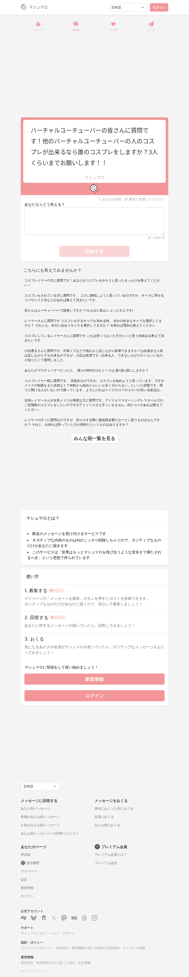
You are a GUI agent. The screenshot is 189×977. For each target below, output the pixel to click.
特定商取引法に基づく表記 (55, 963)
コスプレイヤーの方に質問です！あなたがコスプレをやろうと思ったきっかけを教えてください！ (92, 282)
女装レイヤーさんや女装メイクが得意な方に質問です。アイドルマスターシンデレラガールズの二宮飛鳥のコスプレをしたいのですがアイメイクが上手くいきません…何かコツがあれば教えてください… (93, 404)
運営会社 (27, 963)
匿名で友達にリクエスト (147, 199)
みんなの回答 (111, 199)
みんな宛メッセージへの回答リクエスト (50, 833)
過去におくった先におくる (113, 808)
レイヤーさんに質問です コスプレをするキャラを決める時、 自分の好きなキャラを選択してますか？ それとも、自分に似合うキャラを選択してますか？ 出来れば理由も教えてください (93, 323)
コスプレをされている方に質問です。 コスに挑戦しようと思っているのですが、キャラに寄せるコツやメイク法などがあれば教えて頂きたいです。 (94, 297)
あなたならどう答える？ (44, 204)
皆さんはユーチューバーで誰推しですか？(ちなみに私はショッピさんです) (78, 310)
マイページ (29, 871)
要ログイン (57, 590)
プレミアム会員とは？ (110, 854)
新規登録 (94, 679)
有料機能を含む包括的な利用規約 (95, 948)
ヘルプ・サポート (62, 933)
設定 (24, 879)
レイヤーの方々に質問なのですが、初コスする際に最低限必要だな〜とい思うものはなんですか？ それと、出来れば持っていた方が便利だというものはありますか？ (92, 422)
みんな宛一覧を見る (94, 438)
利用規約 (62, 948)
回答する (94, 251)
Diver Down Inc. (35, 971)
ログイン (159, 7)
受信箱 (25, 854)
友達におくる (104, 817)
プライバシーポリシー (37, 948)
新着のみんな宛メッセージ (40, 817)
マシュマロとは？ (34, 933)
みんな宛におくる (107, 825)
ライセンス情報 (134, 948)
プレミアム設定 (105, 863)
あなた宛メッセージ (35, 808)
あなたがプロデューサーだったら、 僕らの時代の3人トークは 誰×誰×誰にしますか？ (86, 370)
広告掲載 (84, 963)
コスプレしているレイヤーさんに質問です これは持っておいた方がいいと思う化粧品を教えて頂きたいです (94, 338)
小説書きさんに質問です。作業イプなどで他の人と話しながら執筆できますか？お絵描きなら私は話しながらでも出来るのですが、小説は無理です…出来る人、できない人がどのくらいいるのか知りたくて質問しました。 (93, 355)
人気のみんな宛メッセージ (40, 825)
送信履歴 (31, 863)
